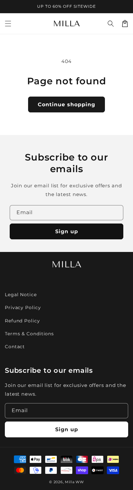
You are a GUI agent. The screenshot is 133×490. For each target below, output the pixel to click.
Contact (15, 346)
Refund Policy (22, 321)
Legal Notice (21, 294)
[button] (8, 23)
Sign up (66, 231)
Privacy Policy (23, 307)
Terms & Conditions (29, 334)
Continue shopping (66, 104)
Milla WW (74, 482)
